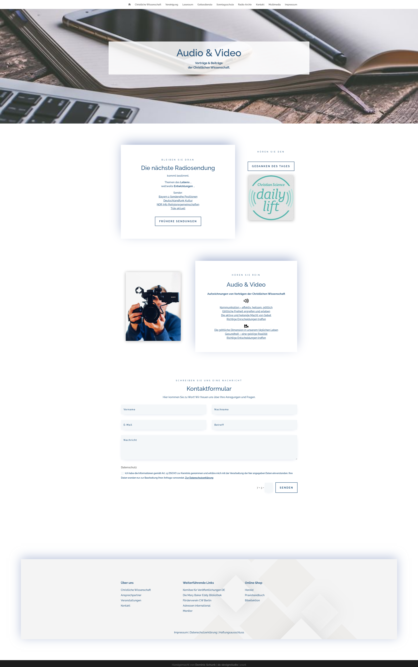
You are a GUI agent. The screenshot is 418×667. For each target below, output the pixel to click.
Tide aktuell (178, 208)
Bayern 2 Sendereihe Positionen (178, 196)
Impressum (291, 4)
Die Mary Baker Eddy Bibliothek (202, 595)
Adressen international (196, 605)
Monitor (188, 610)
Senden (286, 487)
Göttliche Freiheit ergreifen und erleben (246, 311)
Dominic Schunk (205, 664)
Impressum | (182, 632)
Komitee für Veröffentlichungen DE (204, 590)
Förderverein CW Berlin (197, 600)
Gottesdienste (204, 4)
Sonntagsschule (225, 4)
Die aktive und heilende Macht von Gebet (246, 315)
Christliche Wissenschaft (148, 4)
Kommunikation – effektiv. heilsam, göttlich (246, 307)
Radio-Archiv (245, 4)
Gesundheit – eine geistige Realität (246, 333)
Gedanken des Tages (271, 166)
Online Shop (253, 582)
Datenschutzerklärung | (204, 632)
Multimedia (275, 4)
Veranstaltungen (131, 600)
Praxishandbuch (255, 595)
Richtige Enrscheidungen (242, 319)
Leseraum (187, 4)
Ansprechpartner (131, 595)
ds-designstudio (228, 664)
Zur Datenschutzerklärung (199, 477)
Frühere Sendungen (178, 221)
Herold (249, 590)
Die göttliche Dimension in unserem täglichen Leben (246, 330)
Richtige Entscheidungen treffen (246, 337)
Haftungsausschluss (231, 632)
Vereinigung (171, 4)
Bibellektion (252, 600)
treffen (262, 319)
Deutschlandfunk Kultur (178, 200)
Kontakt (260, 4)
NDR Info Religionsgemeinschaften (178, 204)
